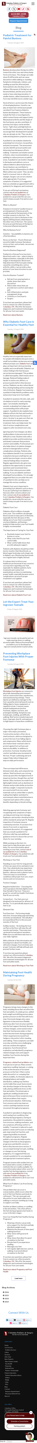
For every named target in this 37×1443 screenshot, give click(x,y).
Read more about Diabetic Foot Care (17, 595)
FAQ (6, 1384)
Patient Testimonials (11, 1370)
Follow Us (19, 1320)
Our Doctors (9, 1347)
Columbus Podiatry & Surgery (14, 195)
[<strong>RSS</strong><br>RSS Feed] (34, 35)
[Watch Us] (19, 10)
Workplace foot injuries (12, 691)
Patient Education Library (13, 1375)
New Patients (9, 1359)
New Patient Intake (11, 1361)
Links (6, 1382)
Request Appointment (18, 21)
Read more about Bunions (13, 315)
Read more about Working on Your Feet (18, 965)
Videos (7, 1377)
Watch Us (28, 1320)
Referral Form (9, 1368)
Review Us (24, 1323)
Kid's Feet (8, 1357)
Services (7, 1354)
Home (6, 1345)
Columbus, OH (8, 307)
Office (7, 1352)
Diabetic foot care (27, 364)
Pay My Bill (8, 1364)
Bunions (6, 70)
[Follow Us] (14, 10)
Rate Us (7, 1396)
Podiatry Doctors (10, 1350)
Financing (8, 1366)
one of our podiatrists (17, 192)
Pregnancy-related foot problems (16, 1062)
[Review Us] (28, 10)
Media (7, 1380)
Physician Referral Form (12, 1394)
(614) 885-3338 (18, 14)
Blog (6, 1387)
